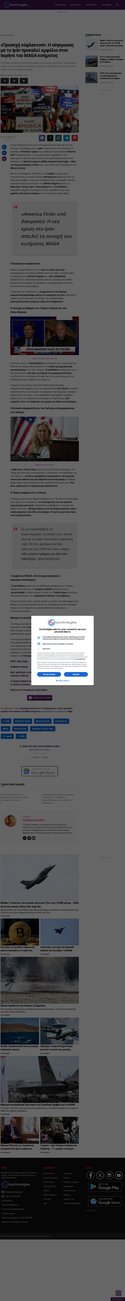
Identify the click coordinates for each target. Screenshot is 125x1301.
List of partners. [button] (80, 659)
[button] (62, 649)
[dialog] (62, 650)
